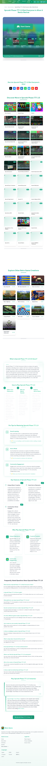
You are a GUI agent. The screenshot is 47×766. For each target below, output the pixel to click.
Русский (10, 754)
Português (3, 754)
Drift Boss (3, 742)
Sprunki (24, 1)
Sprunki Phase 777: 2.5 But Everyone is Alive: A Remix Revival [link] (26, 7)
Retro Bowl (14, 2)
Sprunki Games (11, 7)
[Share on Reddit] (32, 88)
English (3, 752)
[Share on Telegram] (29, 88)
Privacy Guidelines (28, 741)
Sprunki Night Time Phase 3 (13, 698)
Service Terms (27, 742)
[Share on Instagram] (18, 88)
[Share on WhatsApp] (25, 88)
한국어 (3, 756)
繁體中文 (17, 754)
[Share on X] (10, 88)
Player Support (27, 739)
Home (10, 1)
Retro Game (21, 708)
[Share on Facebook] (14, 88)
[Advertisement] (23, 69)
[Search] (31, 1)
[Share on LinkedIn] (21, 88)
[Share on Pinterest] (36, 88)
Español (17, 752)
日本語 (10, 752)
